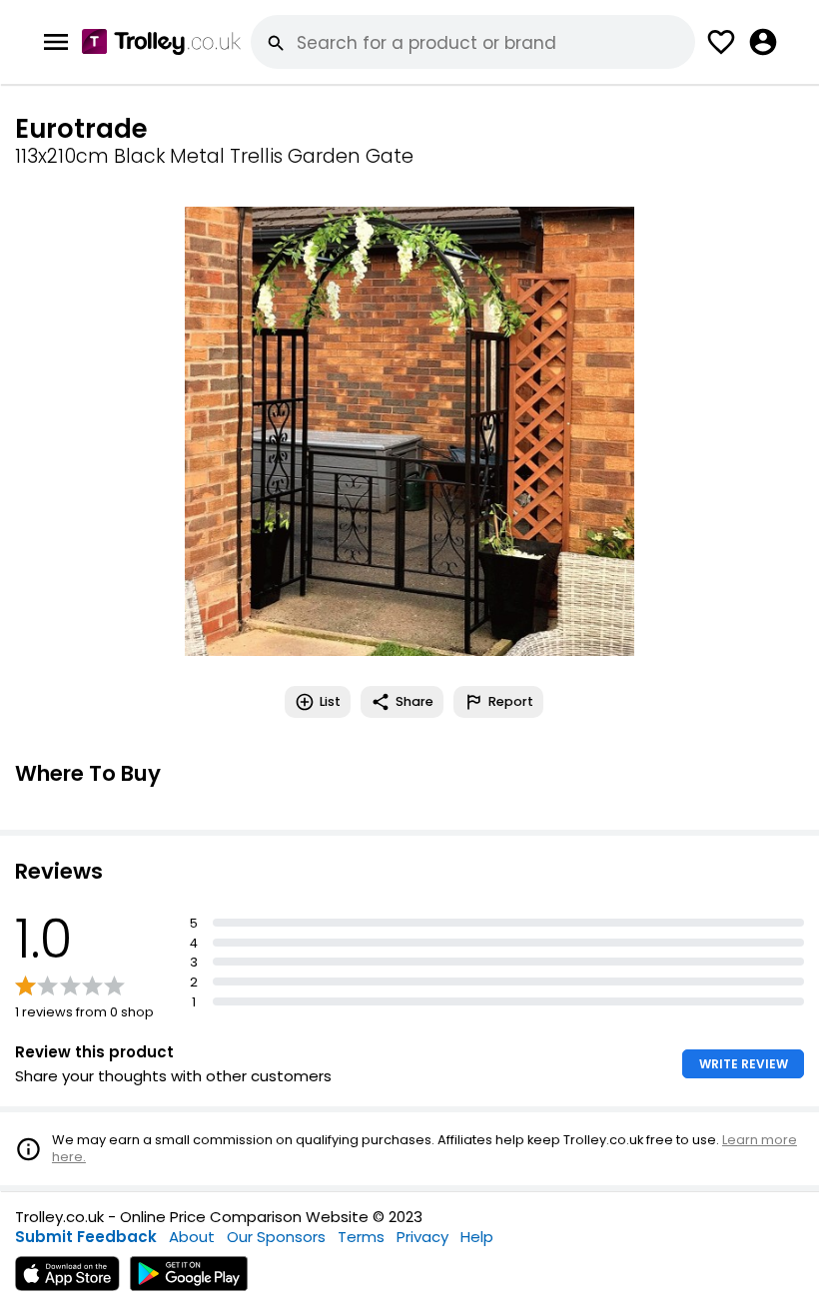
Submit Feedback (86, 1236)
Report (510, 701)
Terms (361, 1236)
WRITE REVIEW (743, 1063)
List (330, 701)
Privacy (422, 1236)
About (192, 1236)
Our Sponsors (276, 1236)
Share (414, 701)
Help (476, 1236)
